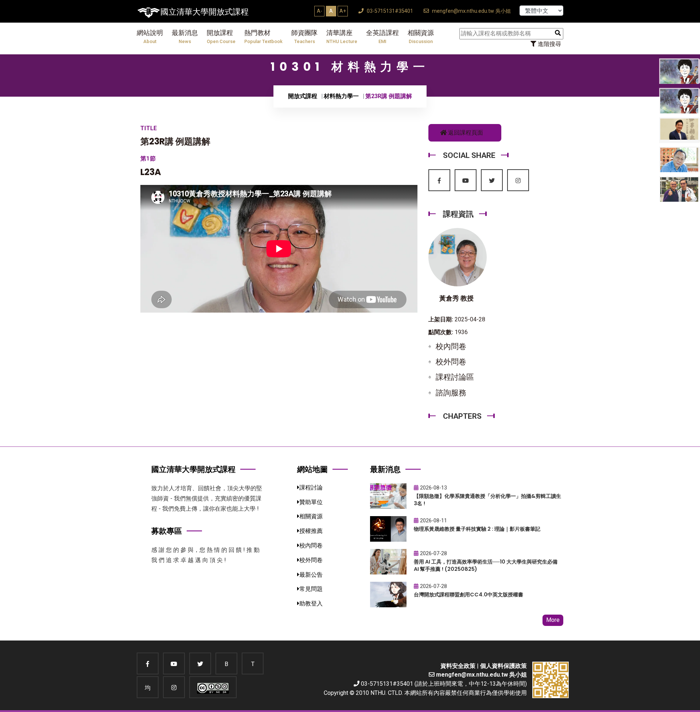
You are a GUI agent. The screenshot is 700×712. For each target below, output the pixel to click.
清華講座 (341, 36)
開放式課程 (302, 96)
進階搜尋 (548, 43)
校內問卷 (451, 346)
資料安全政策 (457, 665)
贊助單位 (311, 502)
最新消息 (185, 36)
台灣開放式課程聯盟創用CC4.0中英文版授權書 (468, 594)
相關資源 (421, 36)
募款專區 (166, 531)
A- (319, 11)
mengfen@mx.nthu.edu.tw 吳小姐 (471, 11)
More (553, 619)
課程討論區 (455, 377)
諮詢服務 (451, 392)
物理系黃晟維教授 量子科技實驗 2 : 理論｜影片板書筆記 (477, 529)
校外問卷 (451, 361)
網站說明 (150, 36)
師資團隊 (304, 36)
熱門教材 (263, 36)
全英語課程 (382, 36)
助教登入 (311, 603)
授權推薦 (311, 530)
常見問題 (311, 588)
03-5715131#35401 (389, 11)
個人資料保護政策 (503, 665)
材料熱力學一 (341, 96)
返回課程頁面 (465, 132)
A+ (342, 11)
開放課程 (221, 36)
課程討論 (311, 487)
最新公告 (311, 574)
